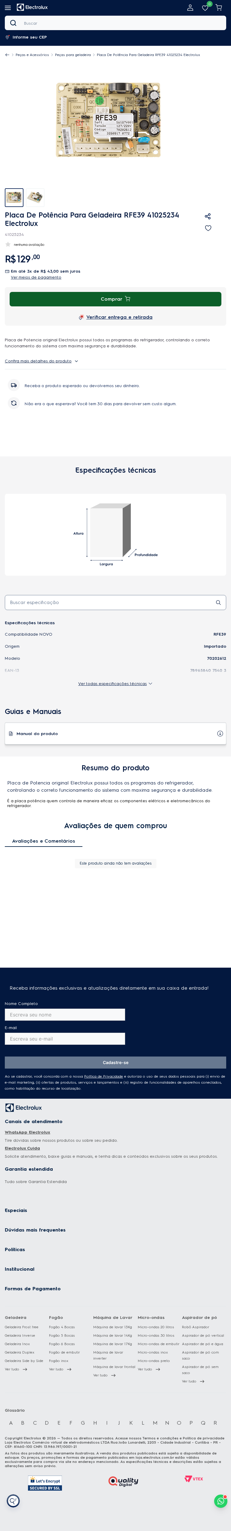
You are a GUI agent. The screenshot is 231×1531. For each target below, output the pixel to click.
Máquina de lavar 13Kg (112, 1327)
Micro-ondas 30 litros (156, 1335)
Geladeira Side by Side (24, 1361)
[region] (105, 55)
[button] (29, 37)
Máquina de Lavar (112, 1317)
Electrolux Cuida (22, 1148)
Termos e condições (160, 1438)
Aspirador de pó (199, 1317)
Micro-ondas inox (153, 1352)
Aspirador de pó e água (202, 1344)
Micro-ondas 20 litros (156, 1327)
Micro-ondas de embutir (159, 1344)
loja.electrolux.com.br (155, 1457)
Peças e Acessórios (32, 55)
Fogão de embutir (64, 1352)
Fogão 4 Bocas (62, 1327)
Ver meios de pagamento (36, 277)
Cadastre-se (115, 1062)
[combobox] (115, 23)
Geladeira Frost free (21, 1327)
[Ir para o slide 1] (107, 929)
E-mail (11, 1027)
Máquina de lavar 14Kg (112, 1335)
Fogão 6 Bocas (62, 1344)
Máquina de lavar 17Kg (112, 1344)
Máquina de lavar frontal (114, 1367)
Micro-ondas (151, 1317)
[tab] (35, 197)
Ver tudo (12, 1369)
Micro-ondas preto (154, 1361)
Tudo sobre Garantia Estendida (36, 1181)
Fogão (56, 1317)
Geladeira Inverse (20, 1335)
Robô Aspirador (195, 1327)
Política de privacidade (203, 1438)
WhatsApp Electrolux (27, 1132)
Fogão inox (59, 1361)
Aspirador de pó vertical (203, 1335)
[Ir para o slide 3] (118, 929)
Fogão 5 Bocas (62, 1335)
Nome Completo (21, 1003)
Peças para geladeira (73, 55)
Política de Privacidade (103, 1076)
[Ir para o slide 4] (123, 929)
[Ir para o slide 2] (112, 929)
